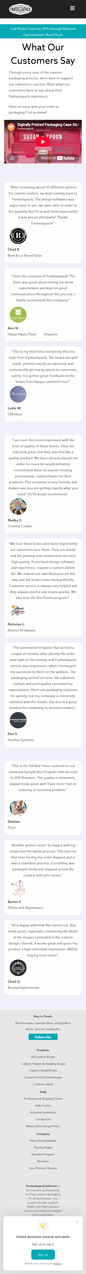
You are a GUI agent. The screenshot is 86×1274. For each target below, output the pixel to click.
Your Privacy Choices (43, 1168)
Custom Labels (43, 1084)
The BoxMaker (43, 1147)
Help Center (43, 1105)
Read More (54, 34)
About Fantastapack (43, 1140)
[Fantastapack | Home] (20, 9)
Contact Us (43, 1119)
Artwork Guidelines (43, 1112)
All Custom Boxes (43, 1057)
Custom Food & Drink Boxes (43, 1077)
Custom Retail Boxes (43, 1070)
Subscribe (43, 1037)
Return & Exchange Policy (43, 1126)
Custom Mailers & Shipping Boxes (43, 1064)
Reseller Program (43, 1154)
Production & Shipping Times (43, 1098)
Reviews (43, 1161)
